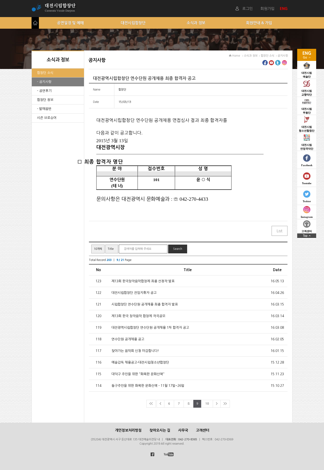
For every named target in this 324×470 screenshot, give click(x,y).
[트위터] (278, 64)
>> (225, 403)
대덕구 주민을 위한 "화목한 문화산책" (137, 374)
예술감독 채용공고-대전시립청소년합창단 (140, 362)
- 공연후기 (44, 90)
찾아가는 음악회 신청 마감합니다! (135, 350)
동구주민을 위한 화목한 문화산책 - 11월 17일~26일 (147, 385)
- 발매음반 (44, 108)
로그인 (247, 8)
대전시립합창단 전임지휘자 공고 (134, 292)
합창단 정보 (45, 99)
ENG (284, 8)
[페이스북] (265, 64)
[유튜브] (271, 64)
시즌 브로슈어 (46, 117)
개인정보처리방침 (128, 430)
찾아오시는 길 (159, 430)
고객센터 (202, 430)
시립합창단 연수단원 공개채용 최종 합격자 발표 (144, 304)
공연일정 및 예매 (70, 23)
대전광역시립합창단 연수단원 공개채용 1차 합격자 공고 (150, 327)
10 (207, 403)
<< (151, 403)
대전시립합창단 (133, 23)
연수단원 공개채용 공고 (127, 339)
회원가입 (267, 8)
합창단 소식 (45, 72)
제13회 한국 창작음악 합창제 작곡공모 (138, 316)
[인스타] (284, 64)
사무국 (183, 430)
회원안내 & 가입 (259, 23)
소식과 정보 (196, 23)
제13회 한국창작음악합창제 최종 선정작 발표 (143, 281)
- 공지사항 (44, 81)
